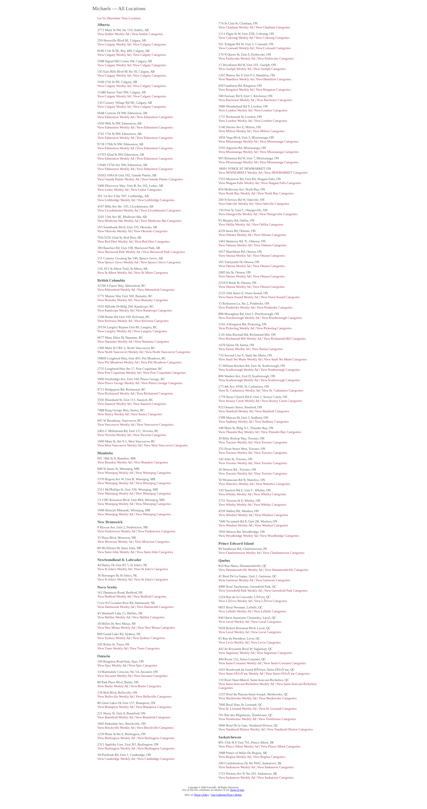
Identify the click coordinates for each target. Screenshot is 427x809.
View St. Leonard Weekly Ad (237, 708)
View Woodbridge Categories (279, 536)
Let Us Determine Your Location (119, 18)
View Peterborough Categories (281, 318)
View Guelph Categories (269, 69)
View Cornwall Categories (273, 48)
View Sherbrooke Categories (278, 698)
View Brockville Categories (155, 727)
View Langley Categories (150, 331)
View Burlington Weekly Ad (116, 738)
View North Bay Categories (275, 193)
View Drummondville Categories (286, 570)
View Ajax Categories (142, 665)
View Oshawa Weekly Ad (235, 245)
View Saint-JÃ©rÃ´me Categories (287, 673)
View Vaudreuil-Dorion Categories (290, 729)
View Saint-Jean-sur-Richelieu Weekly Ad (246, 684)
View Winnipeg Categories (153, 473)
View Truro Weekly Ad (112, 648)
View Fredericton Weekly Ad (116, 531)
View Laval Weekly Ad (234, 621)
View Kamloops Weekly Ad (115, 310)
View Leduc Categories (146, 189)
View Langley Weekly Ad (114, 331)
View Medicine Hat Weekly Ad (118, 221)
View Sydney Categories (148, 638)
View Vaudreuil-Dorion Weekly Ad (241, 729)
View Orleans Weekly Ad (235, 235)
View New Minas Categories (156, 627)
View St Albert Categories (151, 272)
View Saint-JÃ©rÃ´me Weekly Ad (241, 673)
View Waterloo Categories (273, 484)
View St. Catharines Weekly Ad (239, 390)
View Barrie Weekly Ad (113, 686)
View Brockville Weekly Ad (116, 727)
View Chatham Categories (273, 27)
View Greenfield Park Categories (285, 590)
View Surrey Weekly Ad (113, 414)
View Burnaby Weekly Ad (114, 300)
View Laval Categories (266, 621)
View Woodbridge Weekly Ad (238, 536)
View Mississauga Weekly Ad (238, 141)
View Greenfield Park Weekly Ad (240, 590)
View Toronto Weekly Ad (235, 442)
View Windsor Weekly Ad (235, 515)
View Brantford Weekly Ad (115, 717)
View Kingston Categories (273, 89)
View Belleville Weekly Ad (115, 696)
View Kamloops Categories (154, 310)
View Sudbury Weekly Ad (235, 421)
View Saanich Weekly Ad (114, 404)
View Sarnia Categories (267, 349)
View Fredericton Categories (156, 531)
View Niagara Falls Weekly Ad (238, 183)
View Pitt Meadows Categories (161, 362)
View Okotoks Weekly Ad (114, 231)
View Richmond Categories (154, 393)
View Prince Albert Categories (280, 746)
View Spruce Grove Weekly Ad (118, 262)
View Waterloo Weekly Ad (236, 484)
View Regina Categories (269, 757)
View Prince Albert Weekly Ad (238, 746)
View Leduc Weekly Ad (113, 189)
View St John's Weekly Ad (114, 569)
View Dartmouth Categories (155, 607)
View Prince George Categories (161, 383)
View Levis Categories (266, 642)
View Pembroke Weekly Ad (236, 307)
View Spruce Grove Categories (160, 262)
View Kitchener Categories (274, 100)
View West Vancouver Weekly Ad (119, 445)
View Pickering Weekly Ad (236, 328)
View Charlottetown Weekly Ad (239, 553)
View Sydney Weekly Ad (114, 638)
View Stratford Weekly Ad (236, 411)
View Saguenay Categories (274, 653)
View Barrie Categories (145, 686)
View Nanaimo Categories (151, 341)
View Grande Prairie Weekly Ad (118, 179)
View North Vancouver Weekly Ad (120, 352)
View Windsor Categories (271, 515)
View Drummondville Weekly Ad (240, 570)
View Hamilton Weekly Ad (236, 79)
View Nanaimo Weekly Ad (115, 341)
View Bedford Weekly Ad (114, 596)
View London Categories (270, 110)
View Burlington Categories (155, 738)
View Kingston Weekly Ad (236, 89)
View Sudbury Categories (272, 421)
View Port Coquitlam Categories (164, 372)
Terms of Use (237, 790)
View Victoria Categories (149, 435)
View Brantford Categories (153, 717)
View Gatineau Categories (273, 580)
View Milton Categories (269, 131)
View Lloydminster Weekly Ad (118, 210)
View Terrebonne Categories (277, 719)
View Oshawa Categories (270, 245)
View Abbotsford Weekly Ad (116, 289)
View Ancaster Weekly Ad (114, 676)
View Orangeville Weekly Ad (238, 214)
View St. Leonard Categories (278, 708)
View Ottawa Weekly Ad (234, 255)
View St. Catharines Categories (282, 390)
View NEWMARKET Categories (285, 172)
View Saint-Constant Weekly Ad (240, 663)
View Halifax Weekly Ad (114, 617)
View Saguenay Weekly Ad (236, 653)
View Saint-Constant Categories (284, 663)
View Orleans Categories (270, 235)
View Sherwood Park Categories (163, 252)
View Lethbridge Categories (155, 200)
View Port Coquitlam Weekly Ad (119, 372)
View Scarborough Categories (280, 370)
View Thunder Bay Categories (281, 432)
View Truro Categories (145, 648)
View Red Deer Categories (152, 241)
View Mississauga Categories (279, 141)
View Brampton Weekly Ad (115, 707)
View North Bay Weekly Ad (237, 193)
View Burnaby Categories (151, 300)
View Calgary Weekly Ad (114, 44)
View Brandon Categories (151, 462)
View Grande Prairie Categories (162, 179)
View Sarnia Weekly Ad (234, 349)
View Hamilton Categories (273, 79)
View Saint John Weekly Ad (116, 552)
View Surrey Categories (146, 414)
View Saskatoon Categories (275, 767)
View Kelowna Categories (151, 321)
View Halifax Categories (148, 617)
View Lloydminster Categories (160, 210)
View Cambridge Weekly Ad (116, 759)
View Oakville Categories (272, 204)
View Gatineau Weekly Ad (236, 580)
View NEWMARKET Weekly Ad (240, 172)
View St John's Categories (151, 569)
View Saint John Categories (154, 552)
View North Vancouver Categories (167, 352)
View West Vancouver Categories (166, 445)
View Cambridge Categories (155, 759)
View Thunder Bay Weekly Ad (238, 432)
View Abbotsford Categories (155, 289)
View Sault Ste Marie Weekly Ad (240, 359)
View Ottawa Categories (269, 255)
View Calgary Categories (149, 44)
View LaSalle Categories (270, 611)
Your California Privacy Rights (226, 795)
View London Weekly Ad (235, 110)
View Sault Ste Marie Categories (285, 359)
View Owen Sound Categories (280, 297)
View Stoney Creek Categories (281, 401)
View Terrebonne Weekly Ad (237, 719)
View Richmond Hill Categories (284, 338)
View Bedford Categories (150, 596)
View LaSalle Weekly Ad (235, 611)
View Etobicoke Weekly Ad (237, 58)
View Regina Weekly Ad (235, 757)
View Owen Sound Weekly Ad (238, 297)
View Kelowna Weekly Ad (115, 321)
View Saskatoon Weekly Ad (237, 767)
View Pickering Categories (274, 328)
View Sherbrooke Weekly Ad (237, 698)
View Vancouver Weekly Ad (116, 424)
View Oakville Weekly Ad (236, 204)
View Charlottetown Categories (283, 553)
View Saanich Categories (149, 404)
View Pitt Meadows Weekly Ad (118, 362)
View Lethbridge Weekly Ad (116, 200)
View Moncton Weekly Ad (115, 541)
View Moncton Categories (152, 541)
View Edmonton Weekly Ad (116, 117)
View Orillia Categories (267, 224)
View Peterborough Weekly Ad (239, 318)
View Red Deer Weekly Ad (115, 241)
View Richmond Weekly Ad (116, 393)
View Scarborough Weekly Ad (238, 370)
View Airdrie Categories (147, 34)
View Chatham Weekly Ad (236, 27)
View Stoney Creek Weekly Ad (239, 401)
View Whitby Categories (270, 494)
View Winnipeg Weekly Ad (115, 473)
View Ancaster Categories (151, 676)
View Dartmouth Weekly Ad (116, 607)
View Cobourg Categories (272, 38)
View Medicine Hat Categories (161, 221)
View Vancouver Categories (155, 424)
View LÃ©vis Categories (270, 601)
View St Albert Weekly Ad (114, 272)
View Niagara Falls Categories (281, 183)
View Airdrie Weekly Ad (113, 34)
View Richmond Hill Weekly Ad (240, 338)
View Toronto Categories (270, 442)
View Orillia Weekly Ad (234, 224)
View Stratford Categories (272, 411)
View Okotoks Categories (151, 231)
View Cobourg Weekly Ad (236, 38)
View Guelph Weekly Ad (235, 69)
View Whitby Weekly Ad (235, 494)
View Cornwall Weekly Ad (236, 48)
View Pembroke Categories (275, 307)
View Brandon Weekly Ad (114, 462)
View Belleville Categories (153, 696)
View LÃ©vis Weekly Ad (235, 601)
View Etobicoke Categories (275, 58)
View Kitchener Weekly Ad (236, 100)
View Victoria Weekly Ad (114, 435)
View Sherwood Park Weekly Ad (119, 252)
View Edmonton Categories (154, 117)
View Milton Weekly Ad (234, 131)
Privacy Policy (201, 795)
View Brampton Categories (153, 707)
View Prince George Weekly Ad (118, 383)
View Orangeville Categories (278, 214)
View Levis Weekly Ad (233, 642)
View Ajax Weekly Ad (112, 665)
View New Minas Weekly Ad (116, 627)
